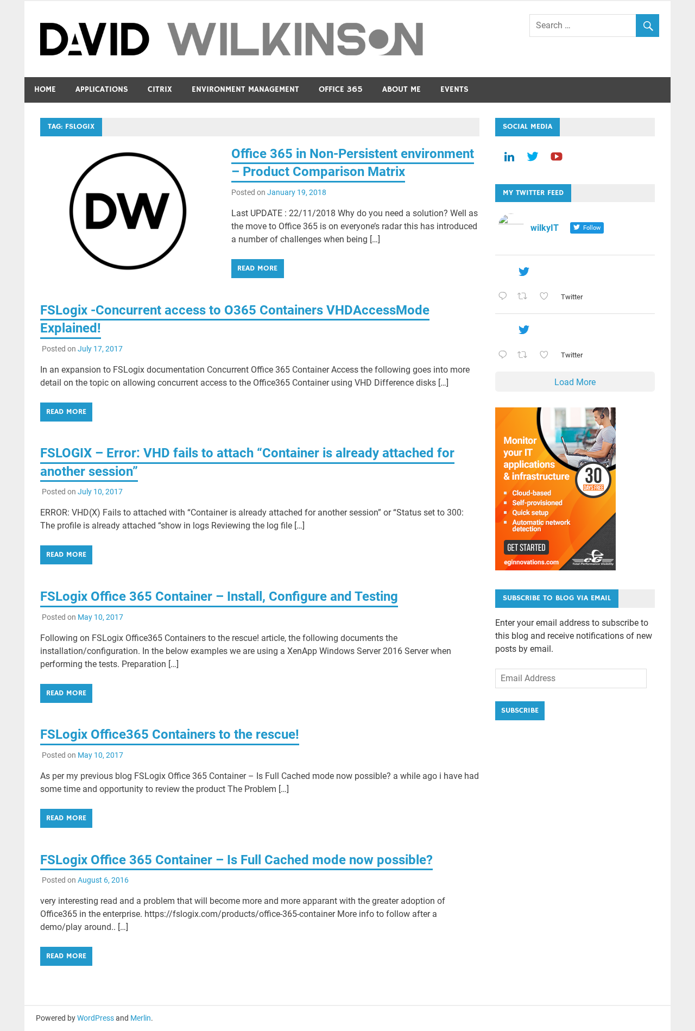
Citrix (160, 89)
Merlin (140, 1018)
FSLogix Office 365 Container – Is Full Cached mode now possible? (236, 859)
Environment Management (245, 89)
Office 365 (341, 89)
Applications (101, 89)
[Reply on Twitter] (505, 297)
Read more (257, 268)
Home (45, 89)
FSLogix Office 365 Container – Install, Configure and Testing (219, 596)
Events (454, 89)
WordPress (95, 1018)
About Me (401, 89)
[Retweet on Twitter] (525, 297)
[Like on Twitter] (547, 297)
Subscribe (520, 710)
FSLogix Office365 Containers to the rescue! (169, 734)
